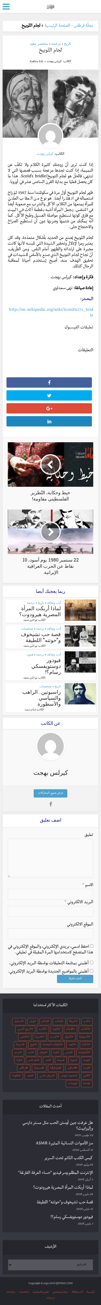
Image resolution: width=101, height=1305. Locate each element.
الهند (71, 1045)
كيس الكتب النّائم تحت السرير (68, 1158)
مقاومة (15, 1076)
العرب (53, 1037)
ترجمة (56, 43)
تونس (68, 1053)
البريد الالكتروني (78, 902)
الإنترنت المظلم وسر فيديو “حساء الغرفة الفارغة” (55, 1173)
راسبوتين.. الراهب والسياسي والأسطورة (41, 697)
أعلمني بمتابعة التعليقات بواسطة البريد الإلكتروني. (49, 963)
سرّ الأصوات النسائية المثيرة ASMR (64, 1143)
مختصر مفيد (39, 43)
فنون (30, 654)
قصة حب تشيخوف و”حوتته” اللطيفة (41, 637)
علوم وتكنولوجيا (41, 1292)
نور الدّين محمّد (30, 620)
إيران (32, 1021)
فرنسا (86, 1068)
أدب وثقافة (54, 602)
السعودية (84, 1037)
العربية (38, 1037)
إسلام (44, 1021)
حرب (17, 1053)
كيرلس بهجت (54, 62)
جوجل (43, 1053)
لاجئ (85, 1076)
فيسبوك (38, 1068)
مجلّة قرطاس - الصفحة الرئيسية (69, 26)
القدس (23, 1037)
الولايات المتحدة (52, 1045)
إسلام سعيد (30, 710)
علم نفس (33, 1060)
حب (30, 1053)
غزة (19, 1060)
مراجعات (10, 1292)
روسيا (86, 1060)
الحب (42, 1029)
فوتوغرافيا (55, 1068)
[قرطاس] (50, 6)
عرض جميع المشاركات (50, 793)
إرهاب (58, 1021)
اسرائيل (18, 1021)
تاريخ (67, 43)
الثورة (56, 1029)
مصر (29, 1076)
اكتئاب (85, 1029)
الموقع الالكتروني (80, 924)
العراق (68, 1037)
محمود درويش (68, 1076)
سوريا (73, 1060)
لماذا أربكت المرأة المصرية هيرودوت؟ (40, 611)
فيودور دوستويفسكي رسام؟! (46, 666)
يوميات (72, 1084)
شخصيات (27, 628)
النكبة (85, 1045)
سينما (60, 1060)
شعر (47, 1060)
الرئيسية (90, 1292)
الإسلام (69, 1029)
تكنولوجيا (83, 1053)
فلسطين (71, 1068)
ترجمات (50, 1298)
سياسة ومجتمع (60, 1292)
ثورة (55, 1053)
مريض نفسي (46, 1076)
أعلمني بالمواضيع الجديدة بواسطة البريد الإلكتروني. (48, 972)
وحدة (86, 1084)
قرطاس (23, 1068)
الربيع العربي (24, 1029)
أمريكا (72, 1021)
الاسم (87, 885)
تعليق (88, 835)
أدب (85, 1021)
